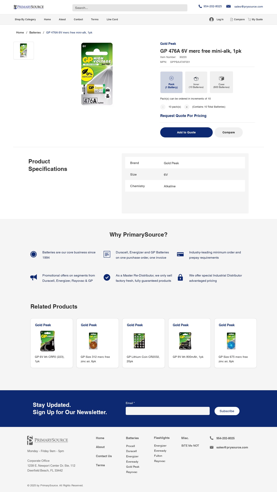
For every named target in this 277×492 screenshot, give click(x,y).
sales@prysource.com (248, 6)
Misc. (185, 438)
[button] (25, 19)
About (100, 447)
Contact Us (104, 456)
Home (100, 438)
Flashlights (162, 438)
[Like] (162, 106)
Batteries (132, 438)
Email (130, 403)
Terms (100, 465)
